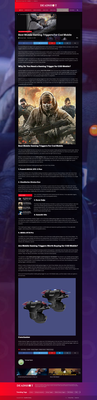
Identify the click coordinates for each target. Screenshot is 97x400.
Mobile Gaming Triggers (51, 392)
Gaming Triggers (34, 349)
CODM (28, 349)
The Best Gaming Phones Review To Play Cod (27, 212)
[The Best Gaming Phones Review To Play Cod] (20, 213)
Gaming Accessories (29, 392)
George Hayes (29, 360)
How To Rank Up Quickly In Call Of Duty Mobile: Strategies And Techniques (26, 208)
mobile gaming (39, 157)
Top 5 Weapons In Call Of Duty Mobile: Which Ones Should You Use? (27, 203)
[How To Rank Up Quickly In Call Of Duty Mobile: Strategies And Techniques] (20, 208)
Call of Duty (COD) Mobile (24, 14)
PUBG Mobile (60, 392)
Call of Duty (23, 349)
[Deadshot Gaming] (48, 5)
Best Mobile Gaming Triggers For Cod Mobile (27, 199)
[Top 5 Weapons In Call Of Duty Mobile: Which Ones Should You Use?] (20, 204)
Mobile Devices (73, 392)
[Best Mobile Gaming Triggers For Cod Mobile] (20, 199)
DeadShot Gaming (27, 397)
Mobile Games (42, 349)
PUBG (67, 392)
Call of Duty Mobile (45, 70)
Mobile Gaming (50, 349)
